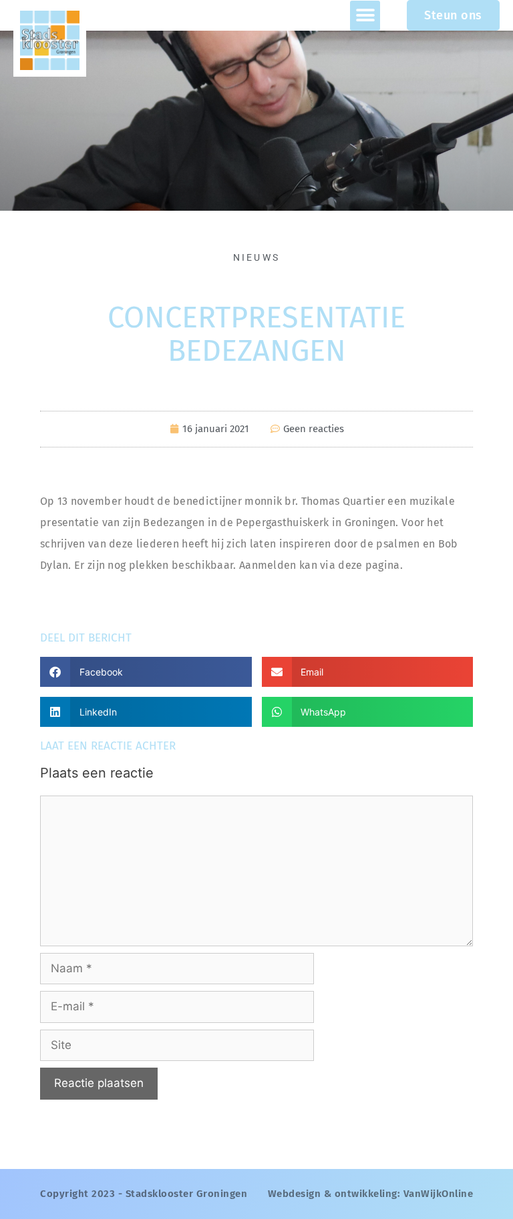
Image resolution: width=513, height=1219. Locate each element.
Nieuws (257, 257)
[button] (365, 16)
